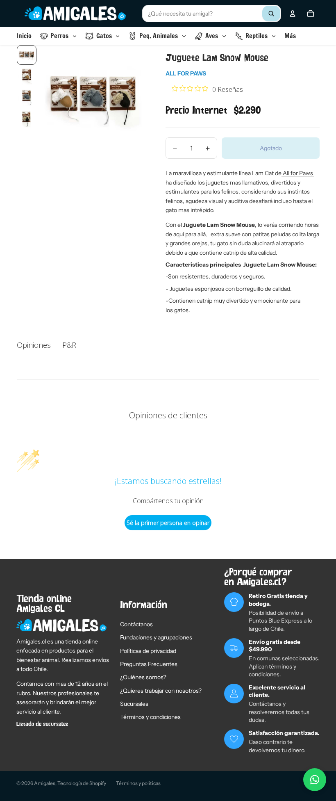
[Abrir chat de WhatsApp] (314, 779)
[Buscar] (271, 13)
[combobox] (211, 13)
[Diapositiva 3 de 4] (27, 98)
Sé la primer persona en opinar (168, 523)
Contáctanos (136, 624)
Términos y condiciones (150, 717)
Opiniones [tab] (34, 345)
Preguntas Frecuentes (148, 664)
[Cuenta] (293, 14)
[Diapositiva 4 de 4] (27, 119)
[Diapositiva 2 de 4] (27, 76)
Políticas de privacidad (148, 651)
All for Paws (298, 173)
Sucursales (134, 703)
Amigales (44, 783)
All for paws (186, 73)
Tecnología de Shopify (81, 783)
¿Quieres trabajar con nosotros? (161, 690)
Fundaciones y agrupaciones (156, 637)
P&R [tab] (69, 345)
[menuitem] (290, 36)
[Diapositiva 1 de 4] (27, 55)
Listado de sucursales (42, 724)
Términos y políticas (138, 783)
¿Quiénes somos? (143, 677)
